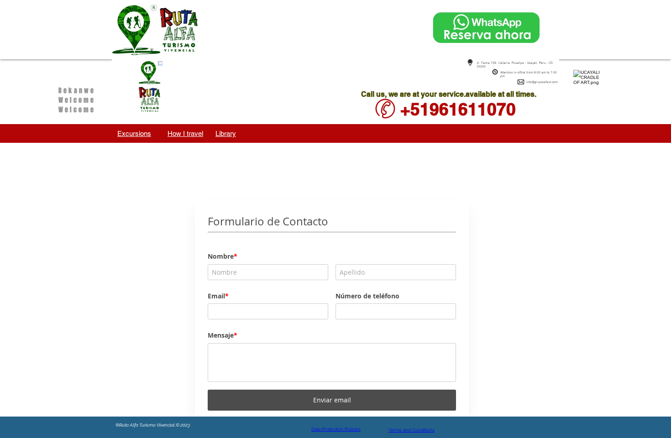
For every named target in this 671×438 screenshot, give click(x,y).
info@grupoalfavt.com (542, 82)
